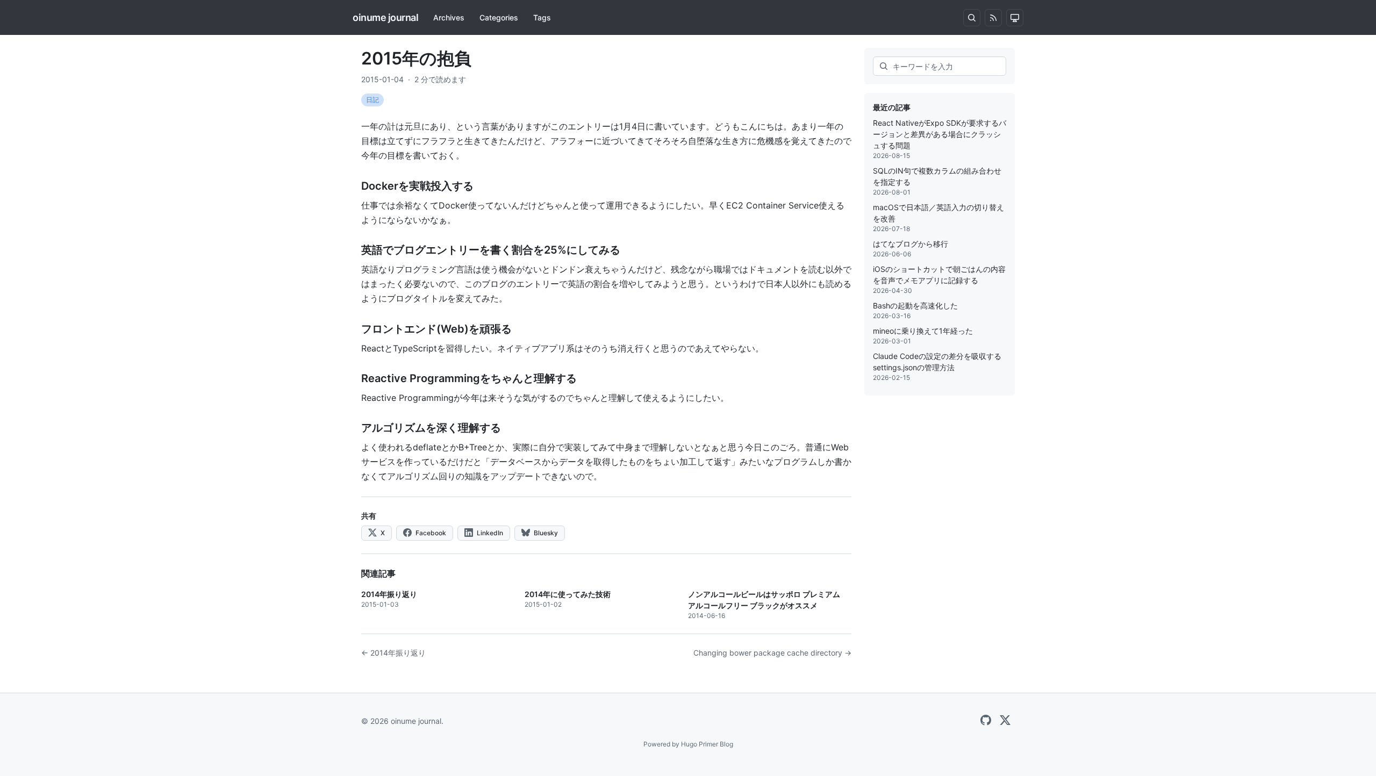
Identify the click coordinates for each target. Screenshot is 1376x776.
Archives (448, 17)
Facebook (430, 533)
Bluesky (545, 533)
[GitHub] (985, 721)
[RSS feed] (993, 17)
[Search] (971, 17)
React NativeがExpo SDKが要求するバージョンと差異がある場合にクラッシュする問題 (939, 134)
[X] (1005, 721)
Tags (542, 17)
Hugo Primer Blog (707, 744)
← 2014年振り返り (393, 652)
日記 (372, 100)
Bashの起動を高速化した (915, 305)
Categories (498, 17)
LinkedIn (489, 533)
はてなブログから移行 (910, 243)
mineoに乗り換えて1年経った (923, 330)
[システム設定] (1014, 17)
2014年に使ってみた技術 (568, 594)
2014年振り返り (389, 594)
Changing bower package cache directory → (772, 652)
